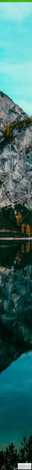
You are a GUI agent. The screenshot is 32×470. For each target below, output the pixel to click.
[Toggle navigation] (30, 1)
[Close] (30, 463)
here (26, 467)
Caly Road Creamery (3, 1)
